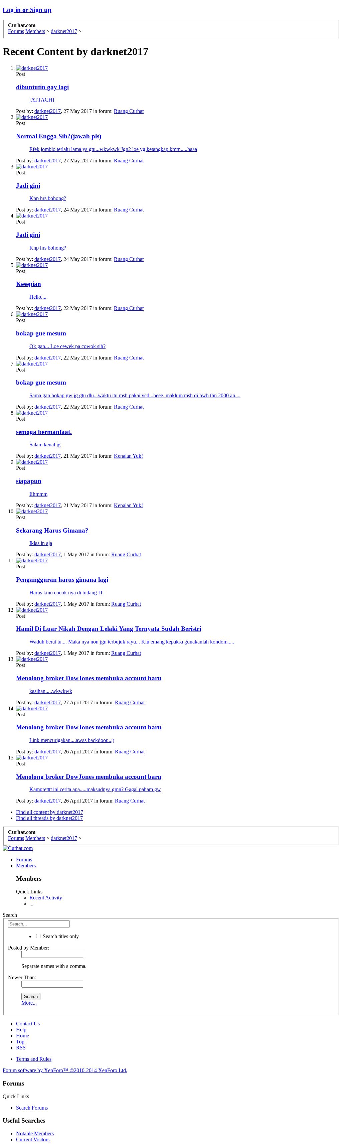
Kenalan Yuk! (128, 456)
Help (21, 1029)
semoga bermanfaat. (44, 431)
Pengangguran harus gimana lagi (62, 579)
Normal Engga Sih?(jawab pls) (58, 136)
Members (26, 865)
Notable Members (35, 1133)
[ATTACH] (41, 100)
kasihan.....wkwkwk (50, 691)
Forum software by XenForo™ (65, 1070)
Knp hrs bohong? (47, 198)
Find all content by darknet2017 (49, 812)
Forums (24, 859)
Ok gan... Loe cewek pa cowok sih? (67, 346)
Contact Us (28, 1023)
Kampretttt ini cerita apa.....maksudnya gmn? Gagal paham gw (95, 789)
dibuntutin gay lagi (42, 87)
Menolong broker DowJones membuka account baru (88, 678)
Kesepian (28, 283)
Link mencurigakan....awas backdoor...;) (71, 740)
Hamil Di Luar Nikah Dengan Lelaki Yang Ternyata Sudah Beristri (108, 628)
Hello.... (37, 297)
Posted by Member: (28, 948)
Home (22, 1035)
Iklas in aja (40, 543)
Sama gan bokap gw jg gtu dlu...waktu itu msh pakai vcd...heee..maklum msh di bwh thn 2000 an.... (134, 395)
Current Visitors (32, 1139)
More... (29, 1003)
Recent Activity (45, 897)
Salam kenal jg (44, 444)
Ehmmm (38, 494)
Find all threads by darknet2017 (49, 818)
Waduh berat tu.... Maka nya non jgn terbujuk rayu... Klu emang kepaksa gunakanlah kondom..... (131, 641)
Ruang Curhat (129, 111)
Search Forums (32, 1108)
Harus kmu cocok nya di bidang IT (66, 592)
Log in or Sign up (27, 9)
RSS (21, 1047)
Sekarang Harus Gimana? (52, 530)
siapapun (28, 480)
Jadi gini (28, 185)
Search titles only (60, 936)
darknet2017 (47, 111)
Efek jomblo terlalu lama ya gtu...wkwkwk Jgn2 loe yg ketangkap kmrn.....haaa (113, 149)
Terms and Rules (33, 1059)
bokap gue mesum (41, 333)
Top (20, 1041)
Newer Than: (22, 977)
